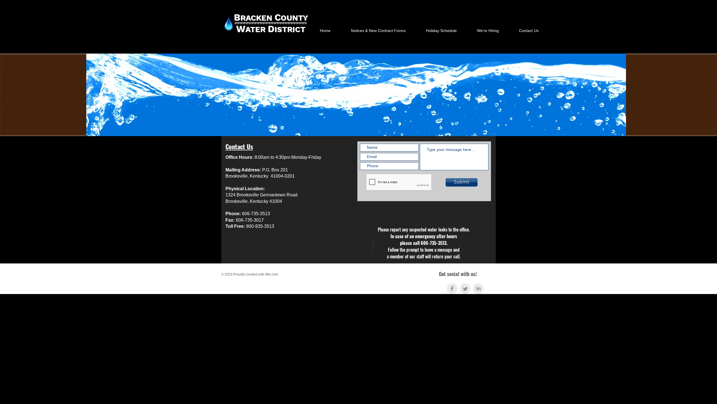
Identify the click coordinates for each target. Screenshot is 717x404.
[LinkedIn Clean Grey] (478, 288)
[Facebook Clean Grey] (452, 288)
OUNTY (294, 17)
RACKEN (257, 17)
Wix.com (271, 274)
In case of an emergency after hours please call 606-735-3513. (424, 243)
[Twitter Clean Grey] (465, 288)
